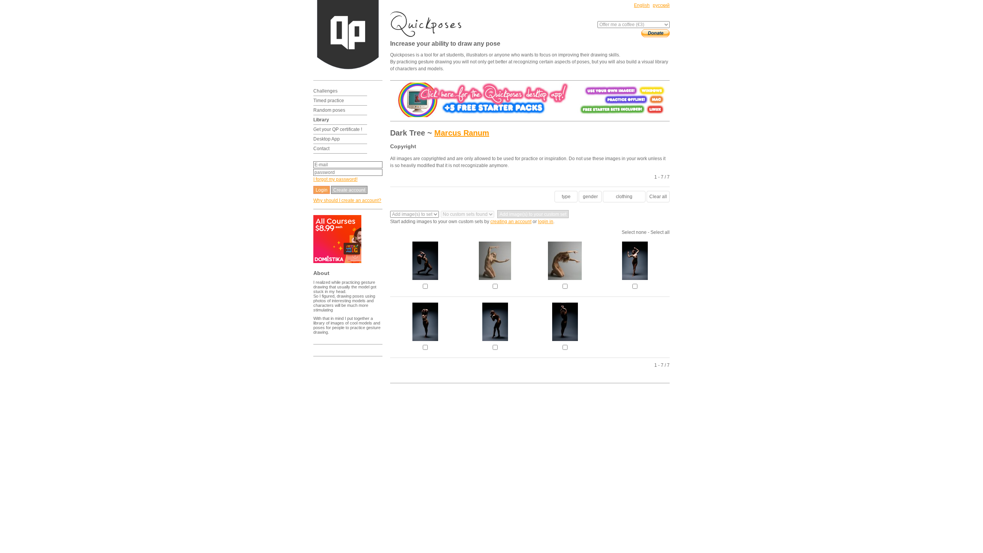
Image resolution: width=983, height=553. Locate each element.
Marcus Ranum (461, 133)
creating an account (510, 221)
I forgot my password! (335, 179)
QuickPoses (428, 24)
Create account (349, 190)
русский (661, 5)
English (642, 5)
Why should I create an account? (347, 200)
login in (545, 221)
